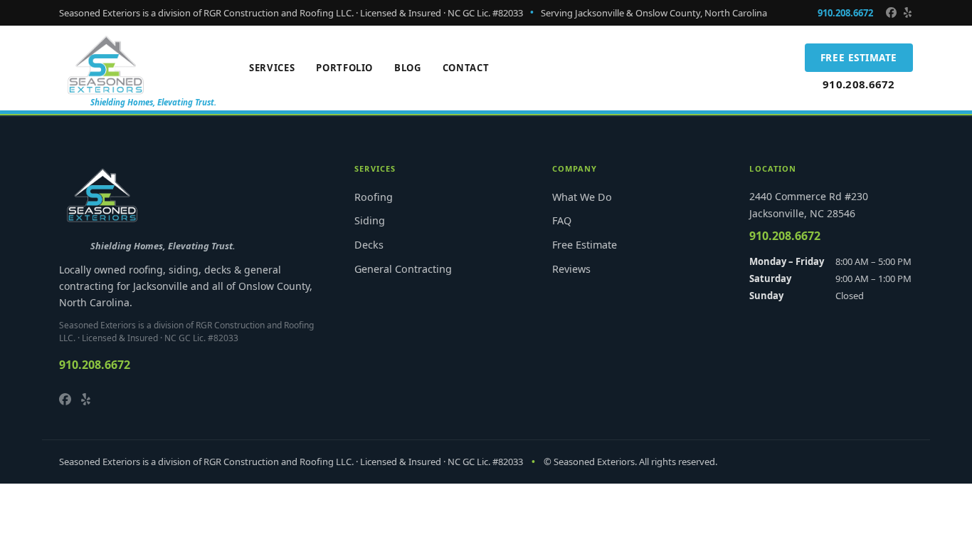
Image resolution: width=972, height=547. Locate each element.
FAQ (561, 220)
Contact (466, 67)
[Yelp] (907, 12)
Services (272, 67)
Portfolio (344, 67)
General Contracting (403, 269)
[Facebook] (891, 12)
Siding (369, 220)
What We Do (582, 197)
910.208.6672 (845, 12)
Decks (369, 244)
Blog (407, 67)
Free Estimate (858, 57)
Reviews (571, 269)
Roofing (373, 197)
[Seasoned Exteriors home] (105, 63)
